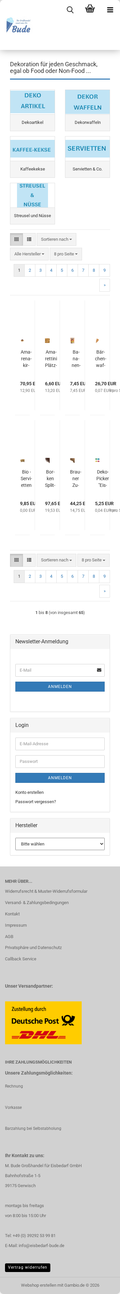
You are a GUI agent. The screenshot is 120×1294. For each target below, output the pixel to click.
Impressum (16, 925)
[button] (16, 239)
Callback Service (20, 958)
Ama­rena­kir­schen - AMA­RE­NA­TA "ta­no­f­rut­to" (26, 359)
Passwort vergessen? (35, 801)
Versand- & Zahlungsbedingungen (37, 902)
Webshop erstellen (38, 1285)
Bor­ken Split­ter (50, 478)
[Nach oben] (102, 1284)
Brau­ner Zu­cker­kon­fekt (75, 478)
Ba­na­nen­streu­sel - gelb (76, 359)
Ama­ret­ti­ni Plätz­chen (51, 359)
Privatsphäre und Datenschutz (33, 947)
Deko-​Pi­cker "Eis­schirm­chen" (102, 478)
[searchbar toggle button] (70, 10)
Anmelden (60, 686)
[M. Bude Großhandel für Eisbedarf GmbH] (16, 25)
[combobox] (56, 239)
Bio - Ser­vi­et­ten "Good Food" (26, 478)
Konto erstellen (29, 792)
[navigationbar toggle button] (110, 10)
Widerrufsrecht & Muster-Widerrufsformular (46, 891)
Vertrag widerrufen (27, 1267)
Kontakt (12, 913)
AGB (9, 936)
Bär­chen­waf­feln (100, 359)
